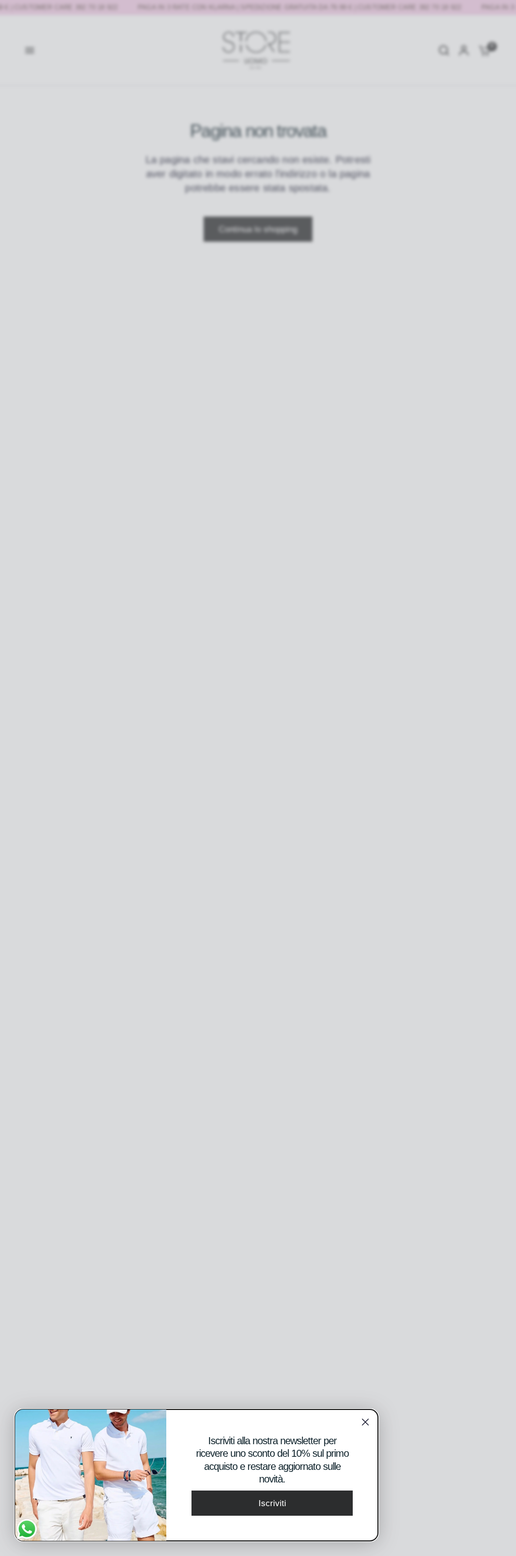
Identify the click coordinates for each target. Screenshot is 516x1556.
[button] (272, 1503)
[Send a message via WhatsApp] (27, 1529)
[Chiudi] (365, 1422)
